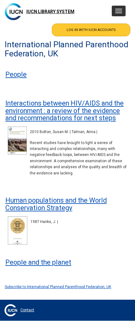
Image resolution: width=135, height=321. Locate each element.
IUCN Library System (50, 11)
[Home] (14, 11)
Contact (27, 310)
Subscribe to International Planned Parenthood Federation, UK (58, 287)
